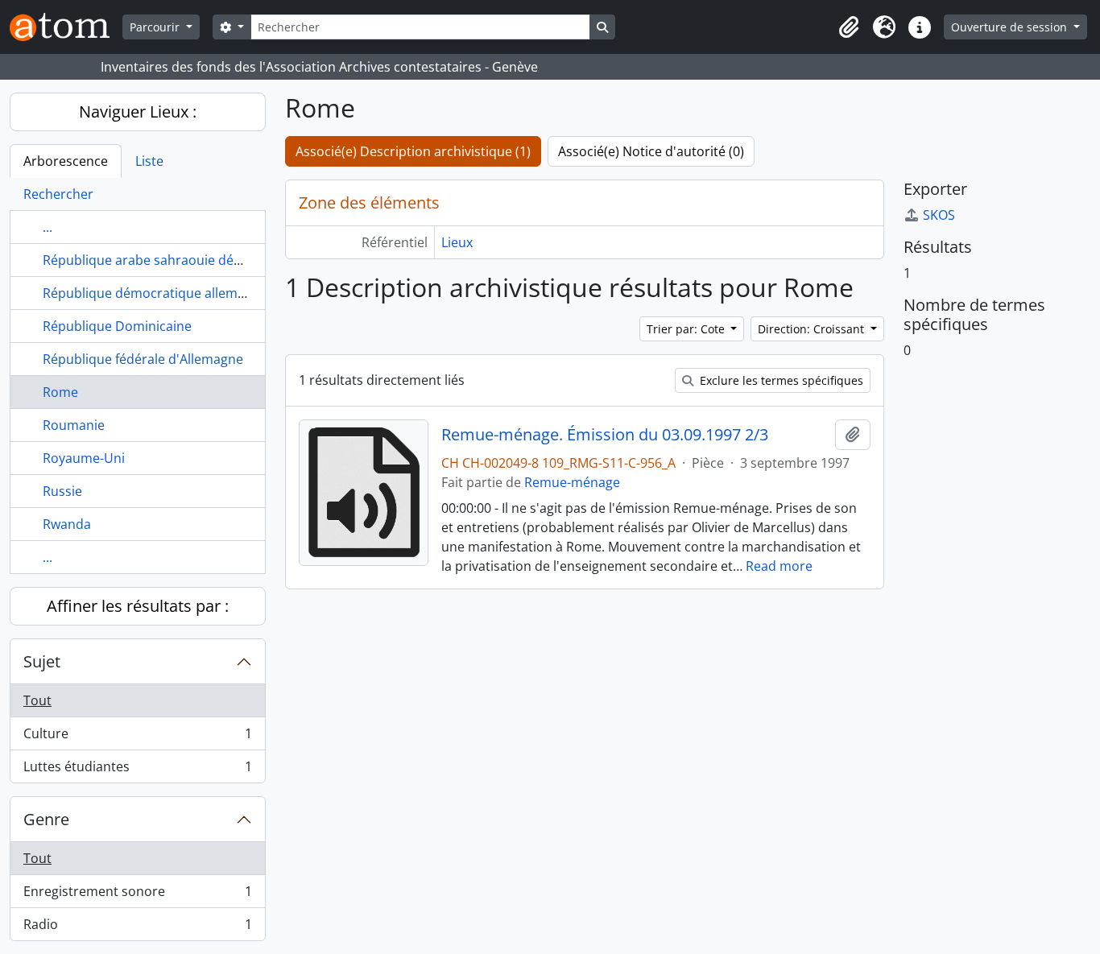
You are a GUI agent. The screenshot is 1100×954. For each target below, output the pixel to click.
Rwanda (67, 524)
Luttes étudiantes (137, 770)
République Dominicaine (117, 326)
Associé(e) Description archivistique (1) (413, 151)
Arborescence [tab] (65, 161)
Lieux (457, 242)
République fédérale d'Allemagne (143, 359)
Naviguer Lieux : (137, 111)
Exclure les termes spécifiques (780, 380)
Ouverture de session (1010, 27)
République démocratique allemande (155, 293)
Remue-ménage (572, 482)
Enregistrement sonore (137, 895)
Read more (779, 566)
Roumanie (74, 425)
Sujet (41, 661)
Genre (46, 819)
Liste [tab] (149, 161)
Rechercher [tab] (58, 194)
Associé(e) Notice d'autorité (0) (651, 151)
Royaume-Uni (84, 458)
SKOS (939, 215)
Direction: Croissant (812, 329)
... (47, 227)
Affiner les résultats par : (138, 606)
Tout (37, 700)
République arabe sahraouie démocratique (173, 260)
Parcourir (156, 27)
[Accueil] (66, 26)
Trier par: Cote (687, 329)
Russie (62, 491)
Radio (137, 927)
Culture (137, 737)
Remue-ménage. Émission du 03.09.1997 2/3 (604, 434)
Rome (60, 392)
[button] (848, 27)
